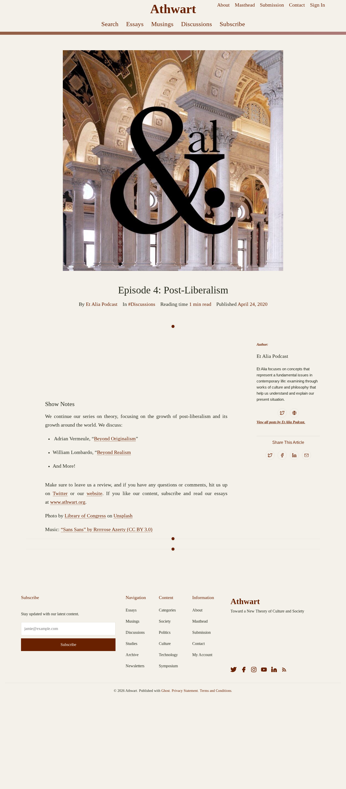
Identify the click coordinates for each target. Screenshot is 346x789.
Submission (272, 5)
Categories (167, 610)
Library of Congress (85, 515)
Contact (297, 5)
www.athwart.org (67, 502)
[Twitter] (282, 412)
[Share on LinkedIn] (294, 455)
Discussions (196, 24)
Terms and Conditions (215, 691)
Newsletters (135, 666)
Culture (165, 643)
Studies (131, 643)
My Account (202, 655)
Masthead (245, 5)
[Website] (294, 412)
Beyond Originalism (115, 438)
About (223, 5)
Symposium (168, 666)
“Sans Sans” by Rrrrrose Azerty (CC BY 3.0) (106, 529)
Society (165, 621)
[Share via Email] (306, 455)
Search (110, 24)
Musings (162, 24)
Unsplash (122, 515)
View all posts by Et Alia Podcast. (281, 422)
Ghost (165, 691)
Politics (164, 632)
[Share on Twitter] (270, 455)
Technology (168, 655)
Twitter (60, 493)
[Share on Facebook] (282, 455)
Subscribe (232, 24)
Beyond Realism (114, 452)
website (94, 493)
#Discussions (141, 304)
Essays (135, 24)
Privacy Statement (185, 691)
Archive (132, 655)
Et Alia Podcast (102, 304)
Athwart (173, 9)
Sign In (317, 5)
